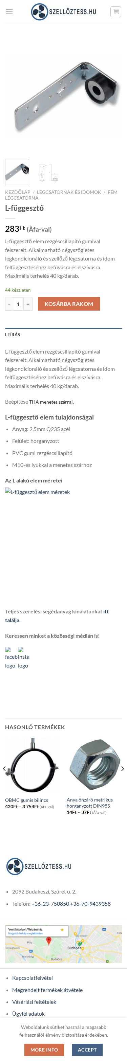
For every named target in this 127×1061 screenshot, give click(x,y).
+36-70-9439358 (90, 903)
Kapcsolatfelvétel (32, 977)
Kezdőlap (17, 192)
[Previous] (16, 95)
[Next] (111, 95)
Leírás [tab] (12, 334)
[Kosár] (115, 11)
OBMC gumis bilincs (26, 800)
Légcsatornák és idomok (69, 192)
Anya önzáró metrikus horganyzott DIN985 (90, 803)
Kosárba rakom (69, 304)
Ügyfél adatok (28, 1013)
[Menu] (9, 11)
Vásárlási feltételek (34, 1001)
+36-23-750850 (50, 903)
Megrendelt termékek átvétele (47, 990)
